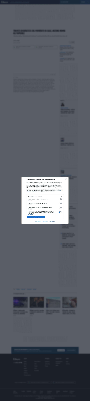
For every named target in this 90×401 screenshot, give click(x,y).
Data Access (45, 221)
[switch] (60, 199)
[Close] (66, 180)
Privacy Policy (52, 221)
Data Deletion (38, 221)
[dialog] (45, 200)
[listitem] (45, 196)
